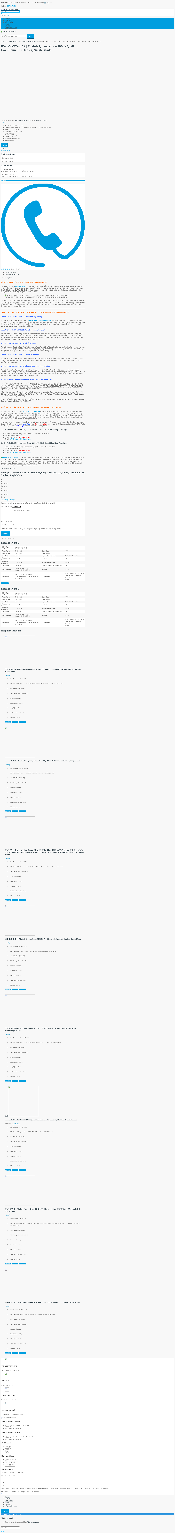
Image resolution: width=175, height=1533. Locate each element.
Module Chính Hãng (10, 457)
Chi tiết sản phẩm (10, 272)
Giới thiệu (8, 20)
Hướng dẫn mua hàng (11, 1459)
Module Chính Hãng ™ (19, 1491)
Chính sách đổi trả (10, 1466)
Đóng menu (5, 1511)
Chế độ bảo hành (9, 1464)
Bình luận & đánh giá (12, 274)
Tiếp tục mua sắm (33, 1522)
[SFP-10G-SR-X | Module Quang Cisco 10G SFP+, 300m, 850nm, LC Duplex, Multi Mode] (20, 1298)
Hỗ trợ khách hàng (11, 28)
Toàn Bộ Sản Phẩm (15, 41)
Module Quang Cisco (30, 41)
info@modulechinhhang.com (20, 439)
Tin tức (7, 24)
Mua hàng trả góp (10, 1462)
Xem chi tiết (5, 583)
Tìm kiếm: (4, 36)
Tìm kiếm (30, 36)
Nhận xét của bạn (7, 521)
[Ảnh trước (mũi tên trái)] (1, 1531)
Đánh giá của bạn (6, 506)
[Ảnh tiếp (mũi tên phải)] (3, 1531)
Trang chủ (8, 19)
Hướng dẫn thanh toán (11, 1461)
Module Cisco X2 (21, 286)
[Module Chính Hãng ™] (9, 9)
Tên (3, 525)
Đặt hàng (4, 145)
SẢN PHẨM (9, 22)
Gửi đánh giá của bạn (8, 499)
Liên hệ (7, 26)
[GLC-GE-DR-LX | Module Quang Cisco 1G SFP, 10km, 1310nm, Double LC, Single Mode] (20, 757)
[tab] (45, 272)
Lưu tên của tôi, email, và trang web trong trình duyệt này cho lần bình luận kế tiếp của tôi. (32, 529)
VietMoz (36, 1491)
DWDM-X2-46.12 (41, 120)
